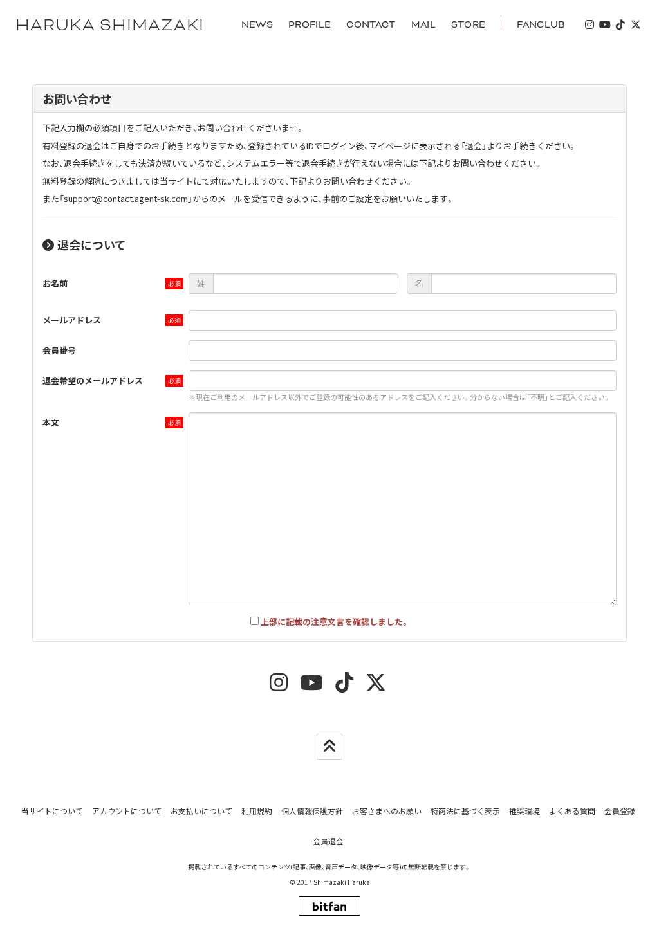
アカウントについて (127, 810)
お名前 (55, 283)
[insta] (589, 24)
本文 (50, 422)
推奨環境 (524, 810)
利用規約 (256, 810)
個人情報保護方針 (312, 810)
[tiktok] (620, 24)
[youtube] (605, 24)
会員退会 (328, 840)
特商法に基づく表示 (465, 810)
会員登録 (619, 810)
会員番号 (59, 350)
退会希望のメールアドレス (92, 380)
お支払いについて (201, 810)
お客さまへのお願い (387, 810)
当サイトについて (52, 810)
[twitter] (636, 24)
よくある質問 (572, 810)
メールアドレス (71, 320)
